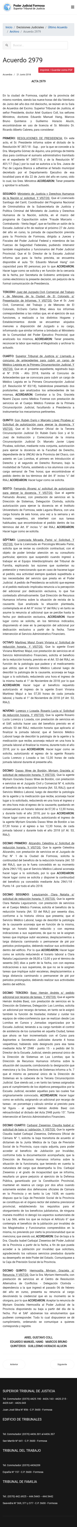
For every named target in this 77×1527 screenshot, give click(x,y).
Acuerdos (7, 74)
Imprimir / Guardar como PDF (56, 70)
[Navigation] (72, 7)
